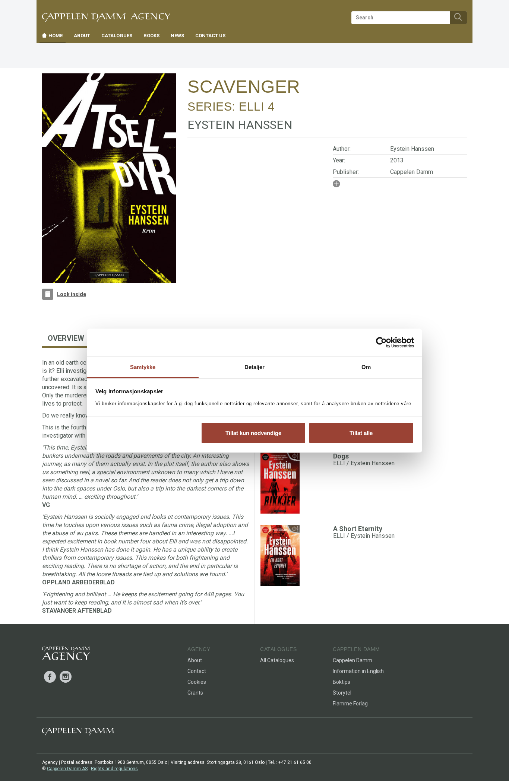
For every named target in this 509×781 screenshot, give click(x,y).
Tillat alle (361, 433)
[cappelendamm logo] (78, 733)
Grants (195, 693)
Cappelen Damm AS (67, 768)
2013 (397, 160)
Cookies (196, 682)
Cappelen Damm (411, 171)
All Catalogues (277, 660)
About (194, 660)
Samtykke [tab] (143, 366)
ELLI (251, 106)
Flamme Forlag (350, 704)
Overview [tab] (66, 338)
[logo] (66, 655)
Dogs (341, 456)
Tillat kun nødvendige (253, 433)
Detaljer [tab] (254, 366)
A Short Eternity (357, 529)
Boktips (341, 682)
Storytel (342, 693)
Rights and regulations (114, 768)
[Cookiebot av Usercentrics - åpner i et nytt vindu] (381, 342)
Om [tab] (366, 366)
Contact (196, 671)
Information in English (358, 671)
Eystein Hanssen (412, 148)
